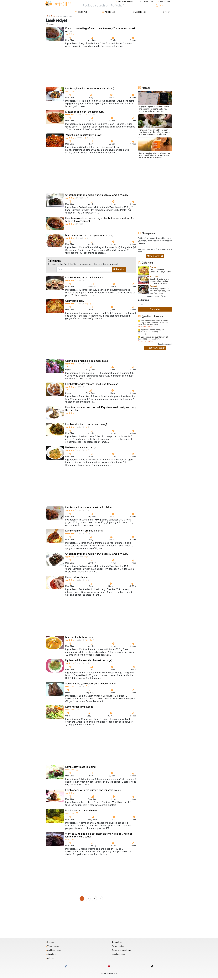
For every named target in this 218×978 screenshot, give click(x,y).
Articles (109, 12)
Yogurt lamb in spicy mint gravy (83, 134)
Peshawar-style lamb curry (80, 447)
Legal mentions (118, 954)
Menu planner (153, 256)
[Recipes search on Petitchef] (157, 5)
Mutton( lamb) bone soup (79, 637)
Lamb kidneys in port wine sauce (84, 277)
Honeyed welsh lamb (77, 577)
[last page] (100, 898)
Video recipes (53, 946)
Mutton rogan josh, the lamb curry (84, 111)
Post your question (156, 348)
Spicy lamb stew (74, 300)
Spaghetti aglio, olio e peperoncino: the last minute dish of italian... (160, 281)
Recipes (83, 12)
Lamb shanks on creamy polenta (84, 530)
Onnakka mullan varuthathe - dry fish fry (160, 271)
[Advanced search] (161, 6)
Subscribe (118, 269)
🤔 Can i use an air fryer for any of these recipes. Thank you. (153, 338)
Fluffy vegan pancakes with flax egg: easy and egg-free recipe (160, 291)
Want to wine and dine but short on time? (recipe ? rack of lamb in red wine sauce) (98, 835)
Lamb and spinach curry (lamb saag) (86, 424)
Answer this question (145, 327)
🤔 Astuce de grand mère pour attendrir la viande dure (151, 331)
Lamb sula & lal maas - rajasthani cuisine (88, 507)
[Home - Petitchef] (47, 16)
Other (166, 12)
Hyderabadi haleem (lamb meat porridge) (88, 660)
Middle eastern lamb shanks (81, 810)
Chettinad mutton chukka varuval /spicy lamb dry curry (96, 194)
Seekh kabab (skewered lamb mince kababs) (90, 683)
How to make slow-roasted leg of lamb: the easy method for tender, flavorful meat (99, 219)
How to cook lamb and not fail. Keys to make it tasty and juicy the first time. (100, 409)
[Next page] (94, 898)
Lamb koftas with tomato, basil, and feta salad (91, 384)
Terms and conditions (121, 950)
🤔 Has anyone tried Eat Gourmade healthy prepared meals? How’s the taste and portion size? (153, 323)
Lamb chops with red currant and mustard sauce (93, 790)
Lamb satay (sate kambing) (81, 766)
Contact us (116, 942)
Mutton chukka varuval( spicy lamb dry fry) (90, 235)
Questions (139, 12)
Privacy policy (118, 946)
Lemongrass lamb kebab (79, 706)
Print (165, 296)
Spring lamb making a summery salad (86, 360)
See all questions (164, 344)
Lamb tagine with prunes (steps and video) (89, 88)
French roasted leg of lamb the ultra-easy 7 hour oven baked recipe (100, 30)
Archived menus (152, 296)
